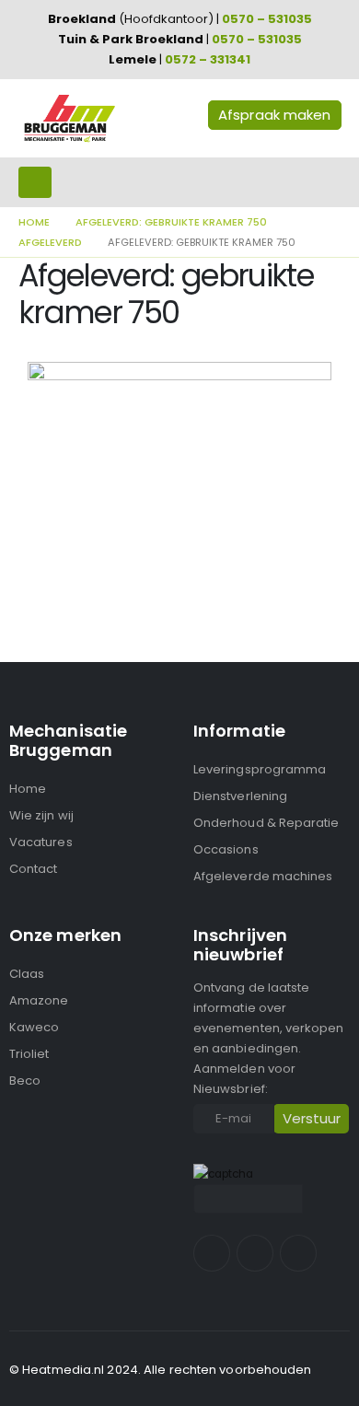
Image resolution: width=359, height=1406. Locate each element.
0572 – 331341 (207, 59)
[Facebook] (211, 1253)
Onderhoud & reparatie (266, 822)
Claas (26, 973)
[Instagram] (255, 1253)
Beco (25, 1080)
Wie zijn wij (41, 815)
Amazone (38, 1000)
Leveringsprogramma (259, 769)
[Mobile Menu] (35, 182)
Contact (33, 868)
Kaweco (34, 1027)
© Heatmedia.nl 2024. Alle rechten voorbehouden (160, 1369)
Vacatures (41, 842)
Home (27, 788)
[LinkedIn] (298, 1253)
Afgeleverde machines (262, 876)
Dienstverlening (240, 796)
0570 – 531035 (267, 19)
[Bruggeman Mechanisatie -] (69, 118)
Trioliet (29, 1054)
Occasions (226, 849)
